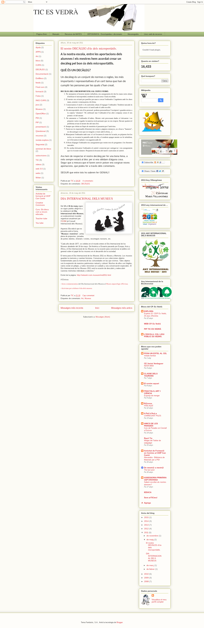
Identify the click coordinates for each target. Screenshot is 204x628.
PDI (37, 118)
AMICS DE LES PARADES (151, 424)
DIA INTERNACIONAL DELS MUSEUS (87, 198)
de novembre (153, 536)
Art (82, 298)
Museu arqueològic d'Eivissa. (117, 284)
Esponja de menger (152, 396)
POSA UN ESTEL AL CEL (155, 353)
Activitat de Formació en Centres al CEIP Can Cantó (155, 453)
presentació (41, 127)
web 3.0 (39, 169)
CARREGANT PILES (152, 416)
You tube (39, 223)
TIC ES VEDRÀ (55, 11)
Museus (88, 298)
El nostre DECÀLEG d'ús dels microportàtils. (89, 48)
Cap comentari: (89, 295)
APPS (38, 52)
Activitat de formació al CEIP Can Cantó (43, 196)
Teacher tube (41, 218)
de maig (150, 539)
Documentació (42, 74)
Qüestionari (41, 131)
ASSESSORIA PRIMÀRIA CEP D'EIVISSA (155, 478)
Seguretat (40, 144)
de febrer (151, 569)
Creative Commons (40, 204)
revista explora (42, 140)
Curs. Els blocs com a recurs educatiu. (42, 211)
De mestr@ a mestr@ (154, 467)
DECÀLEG (85, 184)
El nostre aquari (151, 383)
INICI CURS (41, 100)
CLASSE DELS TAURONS (151, 375)
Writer (38, 177)
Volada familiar (150, 356)
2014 (146, 521)
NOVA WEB (149, 366)
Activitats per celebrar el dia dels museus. (76, 288)
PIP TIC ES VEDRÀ (152, 329)
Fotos (38, 96)
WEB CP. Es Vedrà (152, 324)
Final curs (40, 87)
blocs (38, 60)
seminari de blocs (43, 149)
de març (150, 565)
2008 (146, 581)
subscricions (41, 155)
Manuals (55, 34)
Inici (97, 308)
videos (38, 164)
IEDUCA (147, 492)
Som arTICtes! (150, 497)
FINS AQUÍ (148, 406)
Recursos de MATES (73, 34)
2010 (146, 574)
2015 (146, 517)
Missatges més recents (72, 308)
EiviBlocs (39, 78)
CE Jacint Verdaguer (153, 363)
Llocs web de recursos (153, 34)
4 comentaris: (88, 181)
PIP (37, 122)
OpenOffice (41, 113)
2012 (146, 528)
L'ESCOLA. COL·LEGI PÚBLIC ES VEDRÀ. (154, 335)
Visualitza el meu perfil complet (159, 600)
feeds (38, 83)
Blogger (120, 622)
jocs (37, 105)
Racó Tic (148, 438)
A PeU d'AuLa (150, 413)
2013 (146, 525)
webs (38, 173)
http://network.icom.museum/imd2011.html (94, 275)
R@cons (148, 403)
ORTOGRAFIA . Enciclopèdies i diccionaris (104, 34)
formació (39, 91)
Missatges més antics (121, 308)
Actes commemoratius (69, 284)
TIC (37, 160)
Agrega (147, 503)
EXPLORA (148, 311)
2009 (146, 578)
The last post (149, 470)
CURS (38, 65)
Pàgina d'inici (41, 34)
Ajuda (38, 47)
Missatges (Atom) (103, 317)
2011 (146, 532)
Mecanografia (133, 34)
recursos (39, 135)
